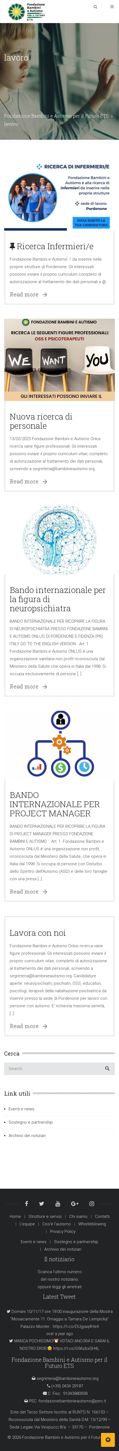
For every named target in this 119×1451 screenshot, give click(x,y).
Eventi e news (21, 1108)
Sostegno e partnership (31, 1122)
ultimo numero (68, 1271)
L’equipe (27, 1223)
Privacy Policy (63, 1231)
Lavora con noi (38, 932)
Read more (26, 294)
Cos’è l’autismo (56, 1223)
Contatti (102, 1216)
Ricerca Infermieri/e (54, 246)
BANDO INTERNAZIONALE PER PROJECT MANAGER (55, 804)
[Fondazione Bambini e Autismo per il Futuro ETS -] (26, 11)
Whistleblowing (92, 1223)
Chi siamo (78, 1216)
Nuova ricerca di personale (41, 421)
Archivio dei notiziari (27, 1135)
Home (15, 1216)
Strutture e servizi (45, 1216)
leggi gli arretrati (67, 1286)
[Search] (107, 1069)
